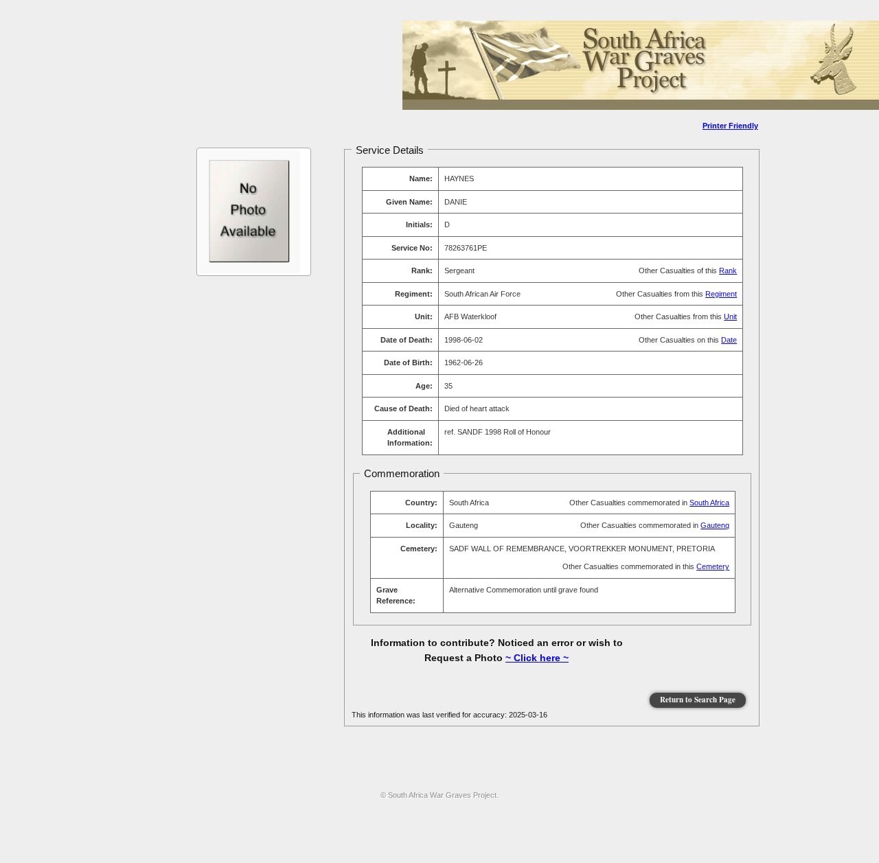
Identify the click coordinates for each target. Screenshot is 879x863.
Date (729, 340)
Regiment (721, 294)
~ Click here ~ (537, 657)
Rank (728, 270)
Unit (730, 316)
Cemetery (712, 566)
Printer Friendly (730, 126)
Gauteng (714, 525)
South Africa (709, 502)
